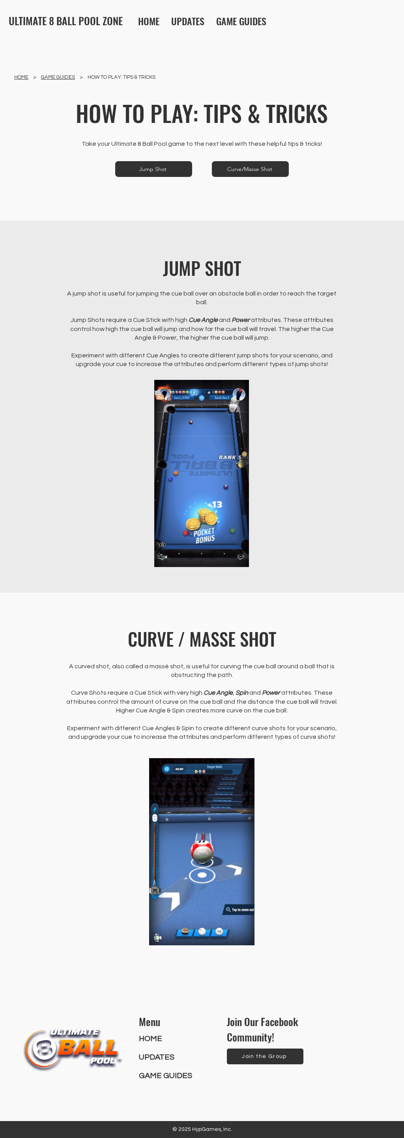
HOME (21, 77)
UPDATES (156, 1057)
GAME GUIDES (58, 77)
